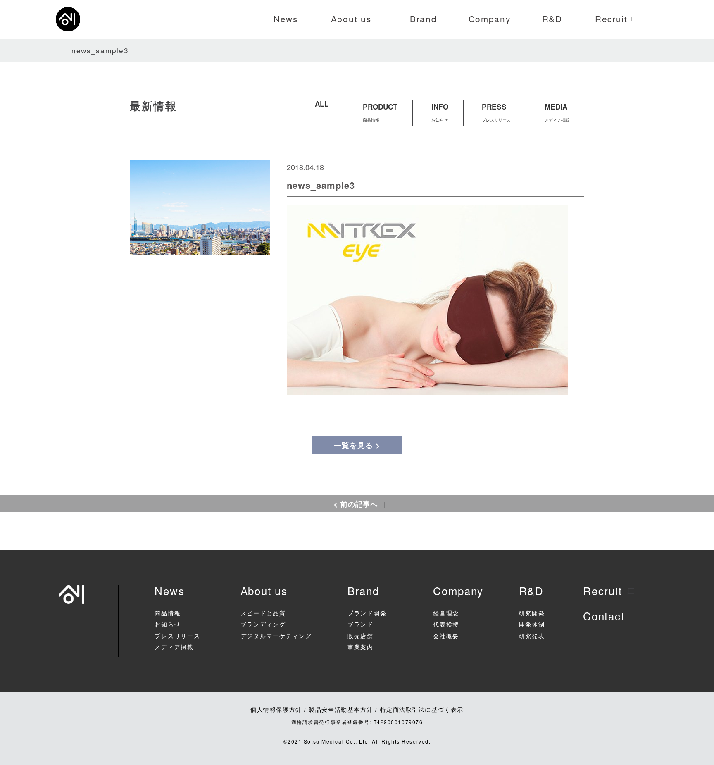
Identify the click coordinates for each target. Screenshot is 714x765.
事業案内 (360, 647)
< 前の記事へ (355, 504)
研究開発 (532, 613)
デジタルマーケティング (276, 636)
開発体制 (532, 625)
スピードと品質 (263, 613)
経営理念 (446, 613)
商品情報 (168, 613)
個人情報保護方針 (276, 709)
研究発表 (532, 636)
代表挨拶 (446, 625)
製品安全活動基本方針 (341, 709)
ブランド (360, 625)
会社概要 (446, 636)
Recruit (602, 590)
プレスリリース (177, 636)
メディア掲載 (174, 647)
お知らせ (168, 625)
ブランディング (263, 625)
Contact (603, 615)
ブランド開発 (366, 613)
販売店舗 (360, 636)
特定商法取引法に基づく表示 (422, 709)
